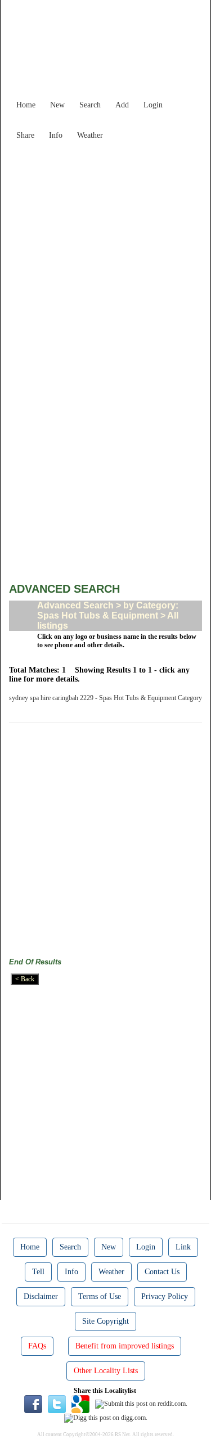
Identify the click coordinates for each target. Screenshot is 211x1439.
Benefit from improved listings (124, 1346)
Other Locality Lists (106, 1370)
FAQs (37, 1346)
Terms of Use (99, 1296)
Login (153, 105)
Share (25, 135)
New (57, 105)
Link (183, 1247)
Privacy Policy (164, 1296)
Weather (90, 135)
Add (122, 105)
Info (55, 135)
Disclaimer (41, 1296)
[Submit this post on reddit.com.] (141, 1404)
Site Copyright (105, 1321)
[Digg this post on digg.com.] (105, 1417)
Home (25, 105)
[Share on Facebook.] (33, 1404)
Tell (38, 1271)
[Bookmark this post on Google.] (80, 1404)
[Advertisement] (105, 250)
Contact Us (162, 1271)
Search (90, 105)
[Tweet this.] (57, 1404)
